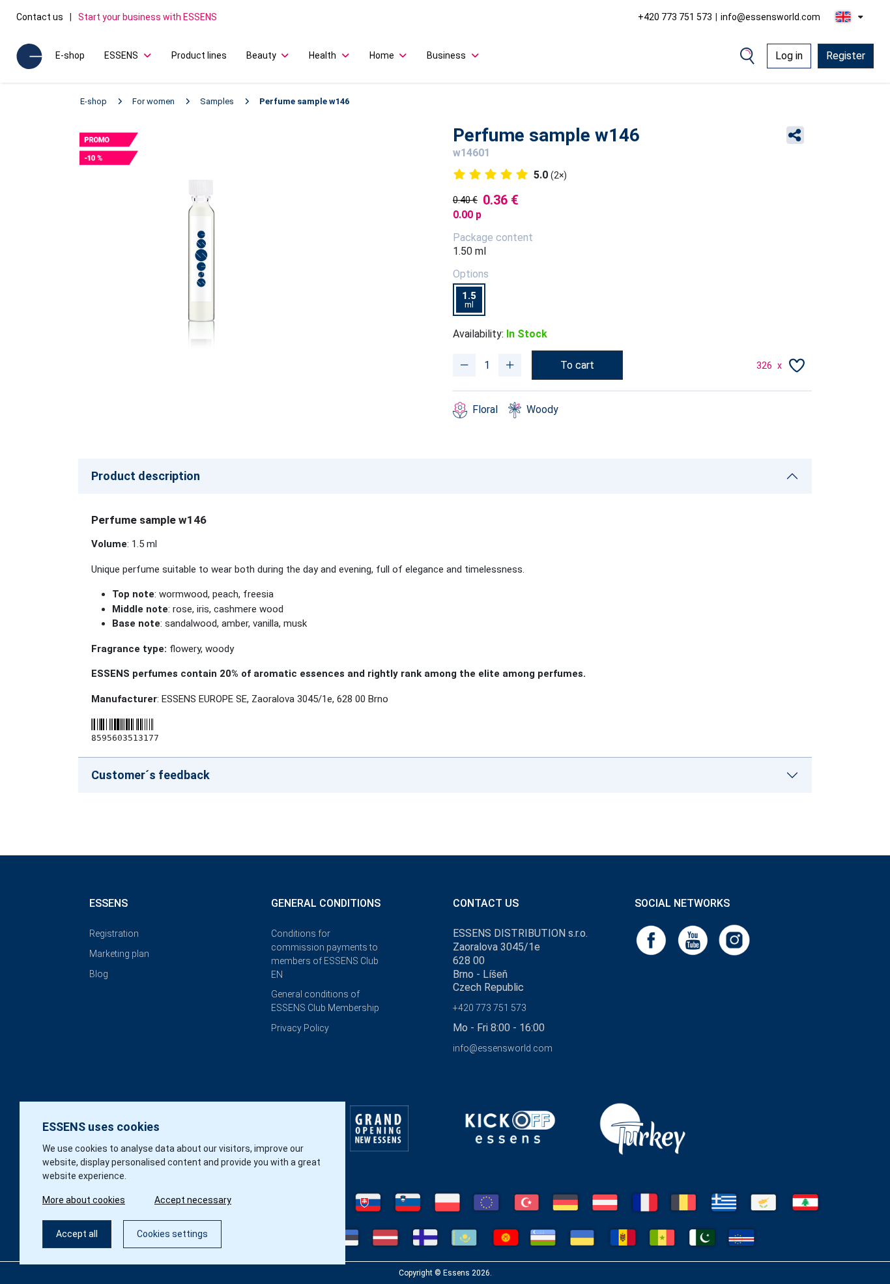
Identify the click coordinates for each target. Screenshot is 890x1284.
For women (153, 101)
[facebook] (652, 939)
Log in (789, 56)
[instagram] (734, 939)
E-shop (70, 55)
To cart (577, 365)
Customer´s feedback (150, 775)
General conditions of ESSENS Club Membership (325, 1001)
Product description (145, 476)
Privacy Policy (300, 1028)
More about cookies (83, 1200)
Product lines (199, 55)
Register (845, 56)
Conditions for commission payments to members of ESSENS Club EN (325, 953)
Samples (217, 101)
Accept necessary (192, 1200)
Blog (98, 974)
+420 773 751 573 (675, 17)
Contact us (39, 17)
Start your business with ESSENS (147, 17)
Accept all (77, 1234)
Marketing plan (119, 954)
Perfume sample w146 (304, 101)
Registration (114, 933)
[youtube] (693, 939)
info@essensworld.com (770, 17)
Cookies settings (172, 1234)
